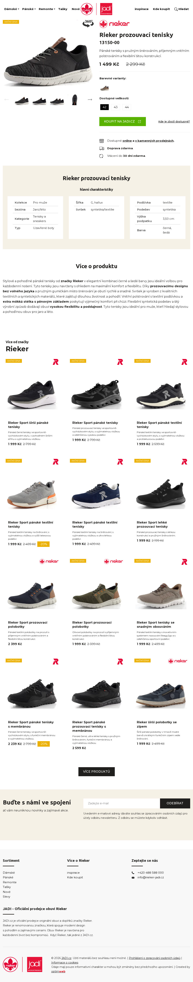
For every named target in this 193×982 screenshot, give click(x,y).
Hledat (183, 9)
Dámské (10, 9)
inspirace (142, 9)
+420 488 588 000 (151, 872)
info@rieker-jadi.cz (151, 877)
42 (104, 107)
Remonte (46, 9)
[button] (90, 99)
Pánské (28, 9)
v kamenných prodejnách (154, 140)
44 (127, 107)
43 (116, 107)
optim (58, 971)
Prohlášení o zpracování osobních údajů (154, 958)
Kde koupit (161, 9)
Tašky (62, 9)
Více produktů (96, 771)
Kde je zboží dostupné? (174, 121)
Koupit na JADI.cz (119, 121)
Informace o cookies (64, 962)
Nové (76, 9)
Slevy (6, 896)
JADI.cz (66, 958)
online (127, 140)
